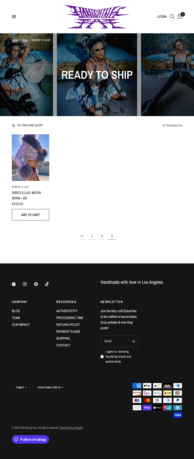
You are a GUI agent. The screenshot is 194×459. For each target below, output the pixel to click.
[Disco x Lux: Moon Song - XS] (30, 157)
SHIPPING (63, 338)
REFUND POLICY (68, 324)
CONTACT (63, 345)
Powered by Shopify (71, 428)
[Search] (172, 16)
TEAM (16, 317)
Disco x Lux (20, 186)
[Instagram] (28, 284)
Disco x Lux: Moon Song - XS (26, 195)
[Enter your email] (133, 341)
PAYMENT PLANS (68, 331)
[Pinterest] (39, 284)
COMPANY (20, 301)
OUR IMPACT (21, 324)
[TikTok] (50, 284)
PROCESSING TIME (69, 317)
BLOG (16, 310)
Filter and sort (30, 125)
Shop (24, 40)
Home (15, 40)
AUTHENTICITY (67, 310)
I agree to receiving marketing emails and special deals (118, 356)
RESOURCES (66, 301)
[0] (179, 16)
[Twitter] (17, 284)
